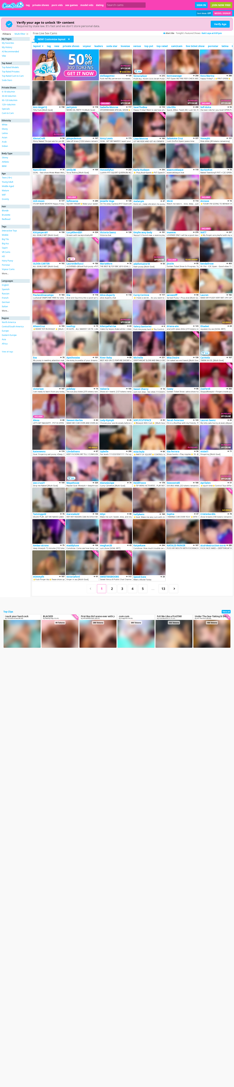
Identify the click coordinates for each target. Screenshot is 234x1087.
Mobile (5, 234)
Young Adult (7, 181)
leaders (98, 46)
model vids (86, 5)
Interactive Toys (9, 230)
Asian (4, 137)
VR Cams (6, 252)
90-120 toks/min (9, 100)
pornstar (213, 46)
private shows (40, 5)
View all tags (7, 351)
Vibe (4, 55)
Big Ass (5, 243)
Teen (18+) (7, 177)
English (5, 285)
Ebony (5, 128)
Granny (5, 199)
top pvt (148, 46)
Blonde (5, 210)
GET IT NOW (80, 73)
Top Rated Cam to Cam (13, 75)
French (5, 297)
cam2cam (176, 46)
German (6, 302)
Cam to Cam (8, 113)
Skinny (5, 157)
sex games (71, 5)
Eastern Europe (9, 335)
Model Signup (222, 13)
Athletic (5, 161)
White (4, 124)
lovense (125, 46)
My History (7, 47)
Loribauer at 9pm (210, 33)
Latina (5, 133)
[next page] (173, 588)
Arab (4, 141)
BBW (4, 166)
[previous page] (91, 588)
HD (3, 256)
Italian (5, 306)
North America (9, 322)
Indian (5, 146)
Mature (5, 190)
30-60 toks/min (9, 96)
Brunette (6, 214)
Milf (3, 194)
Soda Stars (7, 80)
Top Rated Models (10, 67)
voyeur (87, 46)
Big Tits (5, 239)
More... (5, 273)
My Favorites (8, 43)
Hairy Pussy (7, 260)
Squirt (5, 247)
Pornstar (6, 264)
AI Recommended (10, 51)
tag (28, 5)
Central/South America (13, 326)
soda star (111, 46)
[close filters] (27, 34)
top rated (162, 46)
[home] (13, 5)
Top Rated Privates (11, 71)
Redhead (6, 219)
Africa (5, 343)
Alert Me (170, 33)
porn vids (57, 5)
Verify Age (220, 24)
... (153, 588)
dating (100, 5)
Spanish (5, 289)
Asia (4, 339)
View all (226, 611)
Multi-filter (20, 33)
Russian (5, 293)
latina (225, 46)
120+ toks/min (8, 104)
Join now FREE (221, 5)
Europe (5, 330)
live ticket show (195, 46)
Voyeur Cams (8, 269)
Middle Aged (8, 186)
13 (163, 588)
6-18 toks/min (8, 91)
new (56, 46)
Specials (6, 108)
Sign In (201, 5)
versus (137, 46)
